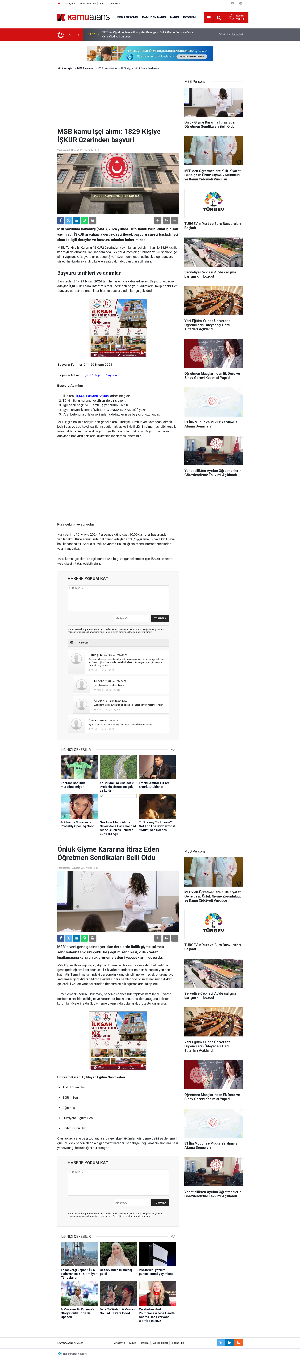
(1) (118, 690)
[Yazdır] (92, 220)
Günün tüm (231, 34)
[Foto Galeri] (241, 3)
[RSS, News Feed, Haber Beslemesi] (238, 1342)
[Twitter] (68, 220)
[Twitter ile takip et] (221, 1342)
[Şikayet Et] (163, 670)
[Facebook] (60, 220)
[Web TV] (232, 3)
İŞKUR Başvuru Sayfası (100, 375)
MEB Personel (128, 17)
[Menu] (209, 17)
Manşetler (70, 3)
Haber (175, 17)
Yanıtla (94, 670)
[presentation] (69, 34)
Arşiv (102, 3)
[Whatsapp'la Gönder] (84, 220)
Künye (132, 1342)
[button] (157, 220)
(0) (104, 670)
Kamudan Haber (154, 17)
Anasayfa (67, 68)
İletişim (145, 1342)
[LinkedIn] (76, 220)
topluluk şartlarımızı (94, 629)
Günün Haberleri (88, 3)
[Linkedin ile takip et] (229, 1342)
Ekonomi (190, 17)
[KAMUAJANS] (83, 17)
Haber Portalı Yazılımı (75, 1353)
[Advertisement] (118, 101)
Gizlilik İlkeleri (160, 1342)
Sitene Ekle (114, 3)
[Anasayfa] (59, 3)
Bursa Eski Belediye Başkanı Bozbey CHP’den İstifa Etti (135, 34)
